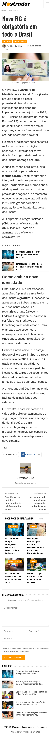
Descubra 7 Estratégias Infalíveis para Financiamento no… (31, 713)
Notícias (7, 41)
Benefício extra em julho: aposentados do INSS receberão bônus (13, 503)
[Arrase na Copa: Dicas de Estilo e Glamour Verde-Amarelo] (36, 564)
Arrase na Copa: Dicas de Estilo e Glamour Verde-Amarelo (31, 703)
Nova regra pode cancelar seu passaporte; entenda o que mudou (37, 503)
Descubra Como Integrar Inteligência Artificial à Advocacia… (28, 254)
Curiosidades (19, 41)
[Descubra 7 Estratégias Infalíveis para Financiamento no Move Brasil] (7, 715)
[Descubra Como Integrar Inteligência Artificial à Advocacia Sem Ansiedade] (8, 254)
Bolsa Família (15, 562)
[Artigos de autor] (25, 468)
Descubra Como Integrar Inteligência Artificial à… (27, 672)
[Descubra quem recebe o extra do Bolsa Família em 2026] (14, 564)
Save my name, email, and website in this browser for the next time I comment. (26, 650)
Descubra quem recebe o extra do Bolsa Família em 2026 (31, 693)
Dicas (33, 527)
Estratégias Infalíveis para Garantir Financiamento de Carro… (29, 266)
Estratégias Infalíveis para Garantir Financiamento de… (29, 683)
